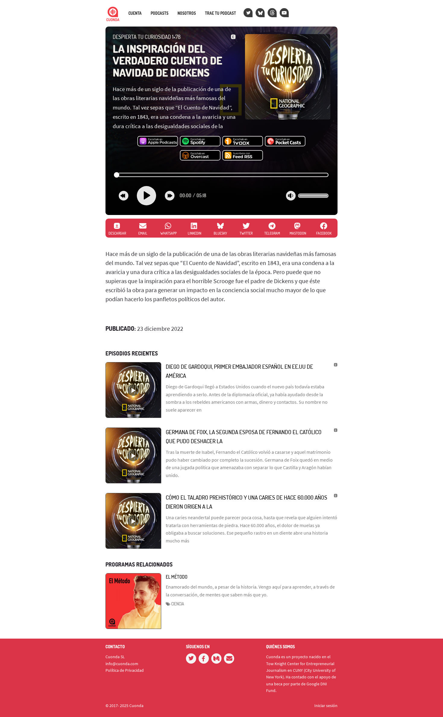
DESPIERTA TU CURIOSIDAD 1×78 (147, 36)
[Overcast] (200, 155)
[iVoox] (242, 141)
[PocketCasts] (285, 141)
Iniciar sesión (326, 705)
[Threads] (272, 12)
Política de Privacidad (124, 670)
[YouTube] (284, 12)
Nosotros (187, 13)
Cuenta (135, 13)
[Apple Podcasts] (157, 141)
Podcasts (159, 13)
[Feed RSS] (242, 155)
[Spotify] (200, 141)
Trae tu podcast (220, 13)
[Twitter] (248, 12)
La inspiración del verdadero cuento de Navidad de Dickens (167, 60)
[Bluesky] (260, 12)
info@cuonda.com (121, 663)
